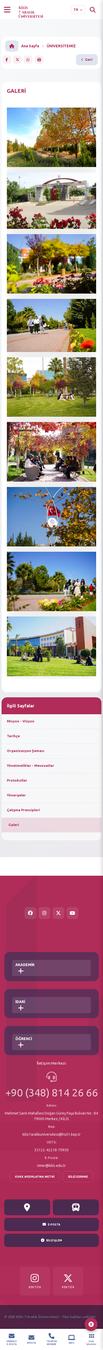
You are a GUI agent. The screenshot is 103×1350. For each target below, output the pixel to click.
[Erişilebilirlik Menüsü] (91, 1324)
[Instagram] (44, 913)
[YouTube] (72, 913)
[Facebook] (30, 913)
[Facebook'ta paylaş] (7, 59)
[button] (7, 10)
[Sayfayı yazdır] (39, 60)
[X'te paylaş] (17, 59)
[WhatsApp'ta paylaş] (28, 59)
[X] (58, 913)
